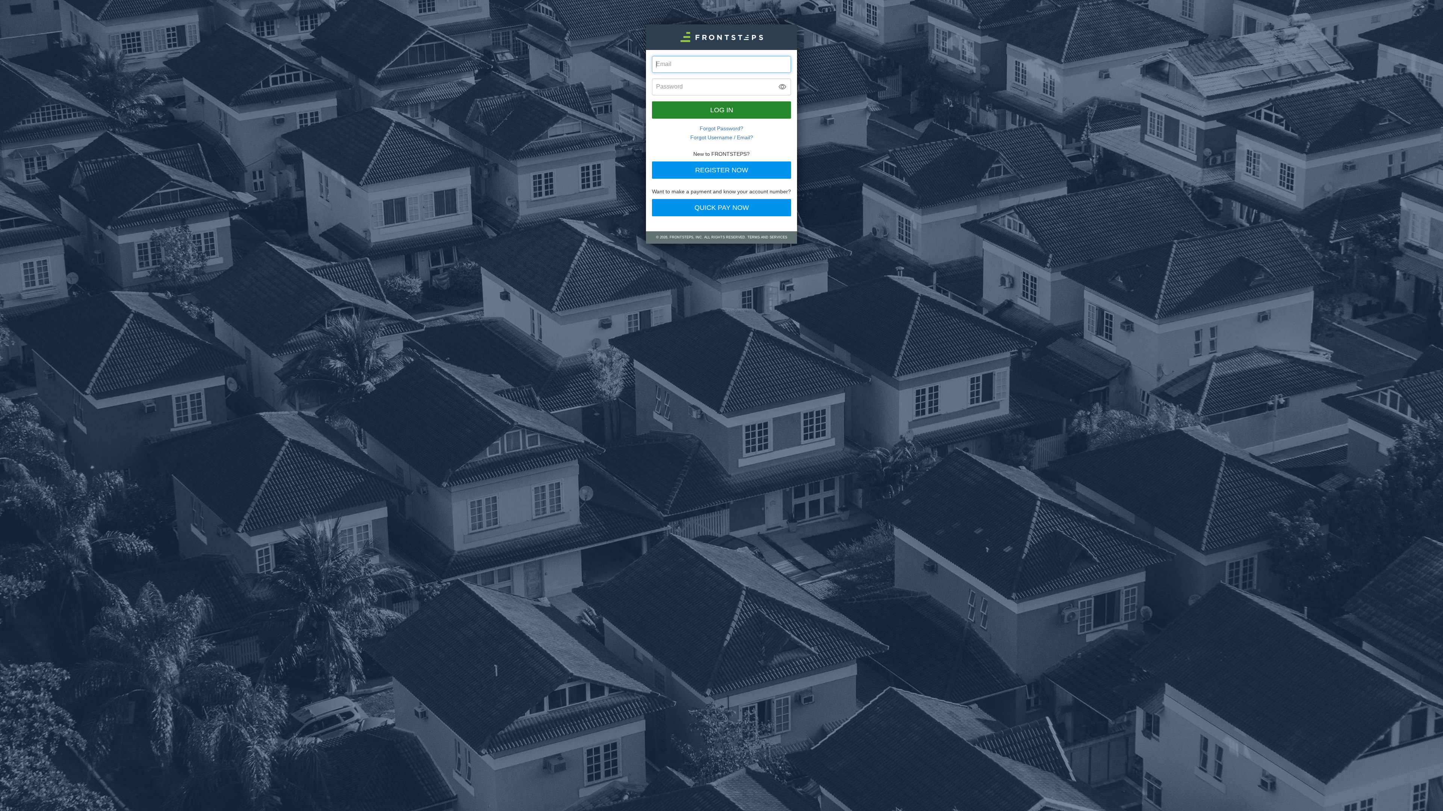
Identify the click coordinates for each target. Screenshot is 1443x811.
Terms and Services (767, 237)
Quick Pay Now (721, 207)
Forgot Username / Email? (721, 137)
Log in (721, 110)
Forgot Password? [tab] (721, 128)
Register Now (721, 170)
